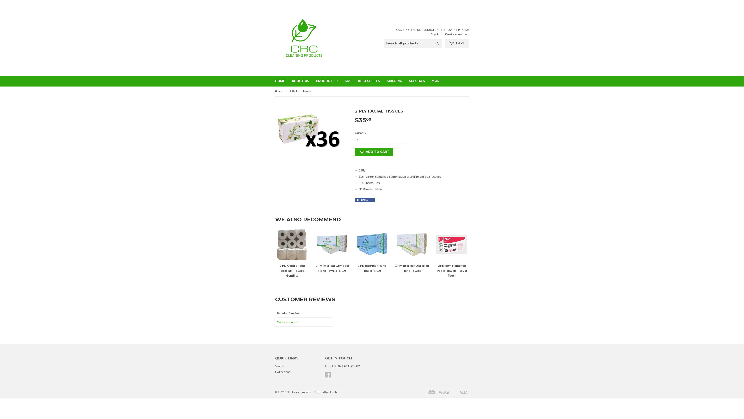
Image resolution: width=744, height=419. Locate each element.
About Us (300, 81)
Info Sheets (369, 81)
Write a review (287, 322)
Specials (417, 81)
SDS (348, 81)
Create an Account (457, 34)
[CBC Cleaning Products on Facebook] (328, 375)
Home (280, 81)
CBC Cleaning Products (298, 392)
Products (326, 81)
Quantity (360, 132)
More (436, 81)
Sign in (435, 34)
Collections (282, 372)
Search (279, 366)
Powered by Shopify (325, 392)
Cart (460, 43)
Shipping (394, 81)
